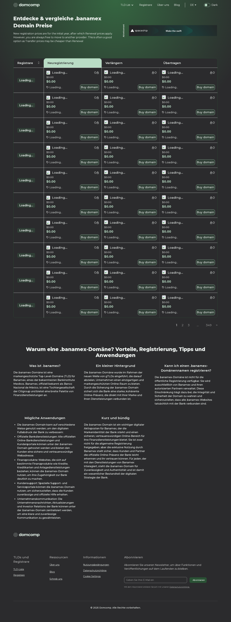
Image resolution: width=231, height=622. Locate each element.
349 (209, 325)
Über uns (54, 564)
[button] (127, 5)
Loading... (26, 80)
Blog (52, 571)
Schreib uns (56, 578)
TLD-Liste (18, 569)
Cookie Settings (92, 576)
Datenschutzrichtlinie (95, 570)
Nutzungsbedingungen (96, 564)
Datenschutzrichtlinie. (180, 587)
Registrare (19, 575)
